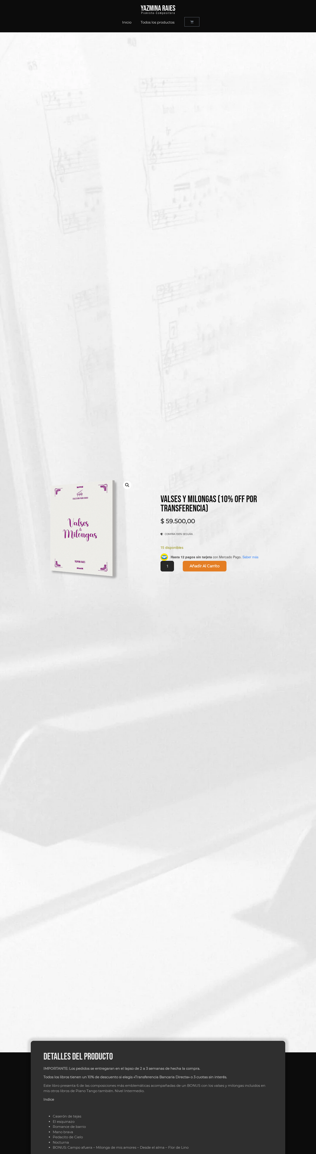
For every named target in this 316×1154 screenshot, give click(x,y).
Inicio (126, 22)
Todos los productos (157, 22)
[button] (127, 485)
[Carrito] (191, 22)
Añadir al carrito (205, 566)
